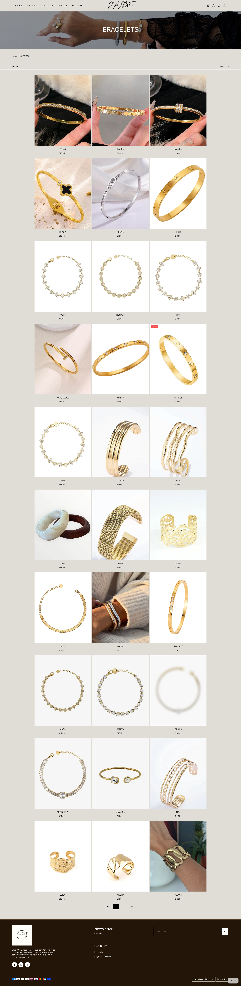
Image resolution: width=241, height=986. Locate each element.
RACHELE (178, 646)
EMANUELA (62, 812)
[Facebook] (14, 964)
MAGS (63, 729)
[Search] (219, 5)
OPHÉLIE (178, 397)
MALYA (120, 397)
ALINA (178, 563)
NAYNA (178, 895)
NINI (63, 480)
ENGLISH (221, 979)
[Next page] (132, 906)
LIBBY (62, 563)
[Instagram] (20, 964)
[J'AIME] (120, 5)
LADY (62, 646)
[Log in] (213, 5)
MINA (120, 563)
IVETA (63, 315)
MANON (178, 149)
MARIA (120, 646)
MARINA (120, 480)
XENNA (120, 232)
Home (14, 56)
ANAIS (63, 149)
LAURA (120, 149)
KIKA (178, 315)
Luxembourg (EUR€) (202, 979)
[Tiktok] (27, 964)
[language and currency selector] (208, 5)
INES (178, 232)
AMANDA (120, 812)
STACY (62, 232)
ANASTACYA (63, 397)
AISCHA (120, 895)
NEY (178, 812)
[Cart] (224, 5)
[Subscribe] (224, 931)
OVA (178, 480)
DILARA (178, 729)
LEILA (62, 895)
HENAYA (120, 315)
